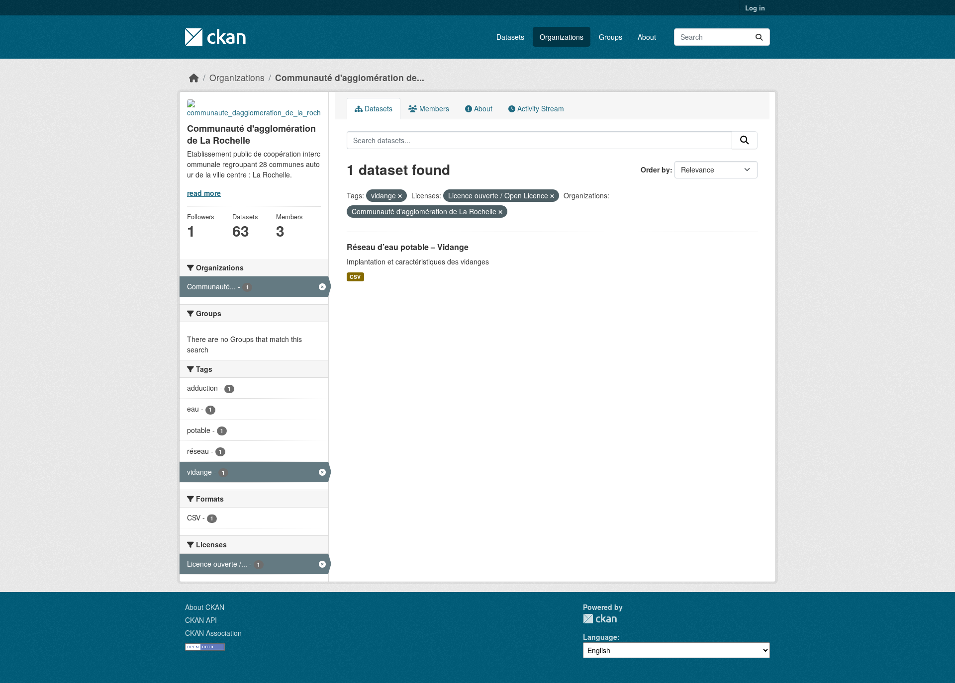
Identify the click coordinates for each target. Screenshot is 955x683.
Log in (755, 7)
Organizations (561, 37)
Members (433, 108)
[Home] (194, 77)
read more (204, 193)
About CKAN (204, 607)
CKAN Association (213, 633)
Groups (610, 37)
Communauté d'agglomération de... (349, 77)
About (647, 37)
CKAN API (201, 620)
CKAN (600, 618)
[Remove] (400, 196)
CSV (355, 276)
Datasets (510, 37)
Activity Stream (539, 108)
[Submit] (759, 37)
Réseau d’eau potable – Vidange (408, 247)
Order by (655, 169)
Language (600, 637)
